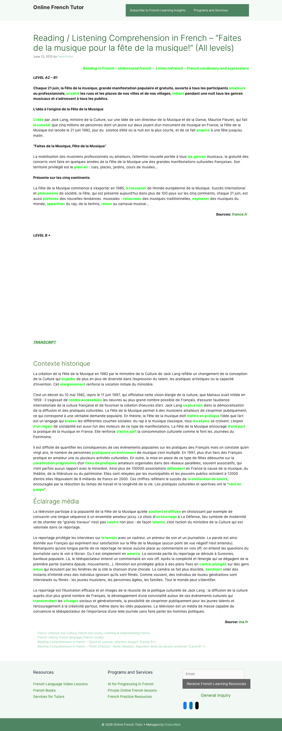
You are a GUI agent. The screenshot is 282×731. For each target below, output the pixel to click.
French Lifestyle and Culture (57, 633)
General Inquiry (216, 695)
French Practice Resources (130, 696)
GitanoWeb (173, 724)
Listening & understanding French (127, 633)
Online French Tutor (58, 7)
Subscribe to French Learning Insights (158, 10)
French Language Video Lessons (60, 684)
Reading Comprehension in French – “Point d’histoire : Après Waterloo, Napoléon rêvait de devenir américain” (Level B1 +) (121, 646)
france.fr (240, 214)
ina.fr (243, 622)
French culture (47, 637)
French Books (44, 690)
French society (93, 637)
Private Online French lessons (132, 690)
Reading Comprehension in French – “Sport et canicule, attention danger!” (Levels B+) (97, 642)
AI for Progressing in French (131, 684)
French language (70, 637)
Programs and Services (211, 10)
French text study (90, 633)
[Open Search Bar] (243, 10)
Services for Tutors (48, 696)
